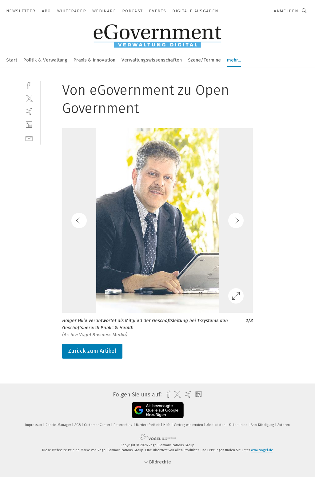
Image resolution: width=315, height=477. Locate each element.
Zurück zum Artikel (92, 351)
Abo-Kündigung (263, 425)
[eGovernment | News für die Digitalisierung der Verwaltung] (11, 59)
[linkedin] (29, 125)
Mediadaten (216, 425)
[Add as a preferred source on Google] (158, 410)
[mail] (29, 138)
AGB (78, 425)
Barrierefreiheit (148, 425)
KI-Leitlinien (238, 425)
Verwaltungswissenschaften (152, 60)
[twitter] (29, 98)
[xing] (29, 111)
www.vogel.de (262, 450)
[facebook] (29, 85)
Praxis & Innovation (94, 60)
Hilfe (167, 425)
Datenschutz (124, 425)
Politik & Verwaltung (45, 60)
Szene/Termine (204, 60)
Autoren (283, 425)
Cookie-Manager (59, 425)
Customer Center (97, 425)
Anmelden (286, 11)
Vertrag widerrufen (189, 425)
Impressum (34, 425)
